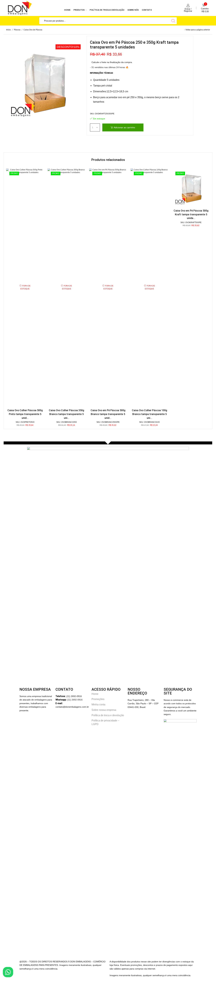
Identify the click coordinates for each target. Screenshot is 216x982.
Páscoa (17, 30)
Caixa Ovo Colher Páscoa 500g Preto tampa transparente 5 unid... (25, 414)
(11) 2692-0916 (75, 699)
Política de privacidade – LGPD (105, 722)
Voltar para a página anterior (197, 30)
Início (8, 30)
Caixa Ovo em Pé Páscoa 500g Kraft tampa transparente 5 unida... (191, 214)
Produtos (79, 10)
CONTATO (147, 10)
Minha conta (98, 704)
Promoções (98, 699)
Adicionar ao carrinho (124, 127)
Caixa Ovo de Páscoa (33, 30)
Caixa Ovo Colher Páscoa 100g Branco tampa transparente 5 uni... (149, 414)
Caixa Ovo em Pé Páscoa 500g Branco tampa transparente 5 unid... (108, 414)
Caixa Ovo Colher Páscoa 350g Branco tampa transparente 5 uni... (66, 414)
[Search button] (173, 20)
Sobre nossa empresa (104, 710)
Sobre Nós (133, 10)
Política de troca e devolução (107, 10)
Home (67, 10)
